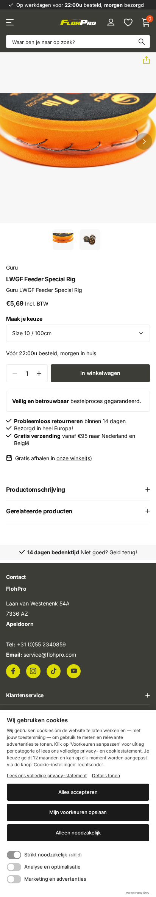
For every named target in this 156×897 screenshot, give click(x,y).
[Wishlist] (127, 22)
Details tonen (106, 775)
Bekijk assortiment (10, 22)
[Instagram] (33, 671)
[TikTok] (54, 671)
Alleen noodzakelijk (78, 833)
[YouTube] (74, 671)
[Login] (110, 22)
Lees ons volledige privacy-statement (47, 775)
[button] (143, 60)
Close (78, 695)
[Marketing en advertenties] (14, 879)
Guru (12, 267)
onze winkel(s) (74, 458)
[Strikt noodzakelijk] (14, 855)
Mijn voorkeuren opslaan (78, 812)
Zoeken (141, 41)
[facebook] (13, 671)
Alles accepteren (78, 792)
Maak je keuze (24, 318)
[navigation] (63, 239)
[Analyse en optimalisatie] (14, 867)
